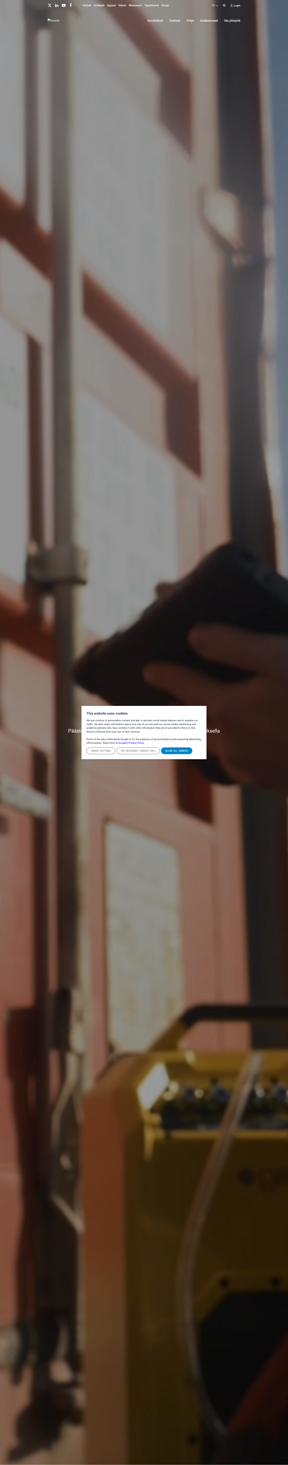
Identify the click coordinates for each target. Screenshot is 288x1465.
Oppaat (111, 5)
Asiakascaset (209, 20)
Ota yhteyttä (232, 20)
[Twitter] (50, 5)
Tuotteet (174, 20)
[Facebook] (71, 5)
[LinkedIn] (57, 5)
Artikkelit (99, 5)
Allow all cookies (176, 750)
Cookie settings (101, 750)
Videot (122, 5)
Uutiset (87, 5)
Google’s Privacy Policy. (131, 742)
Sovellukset (155, 20)
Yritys (190, 20)
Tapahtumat (151, 5)
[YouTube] (64, 5)
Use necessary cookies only (138, 750)
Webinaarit (135, 5)
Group (165, 5)
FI (213, 5)
